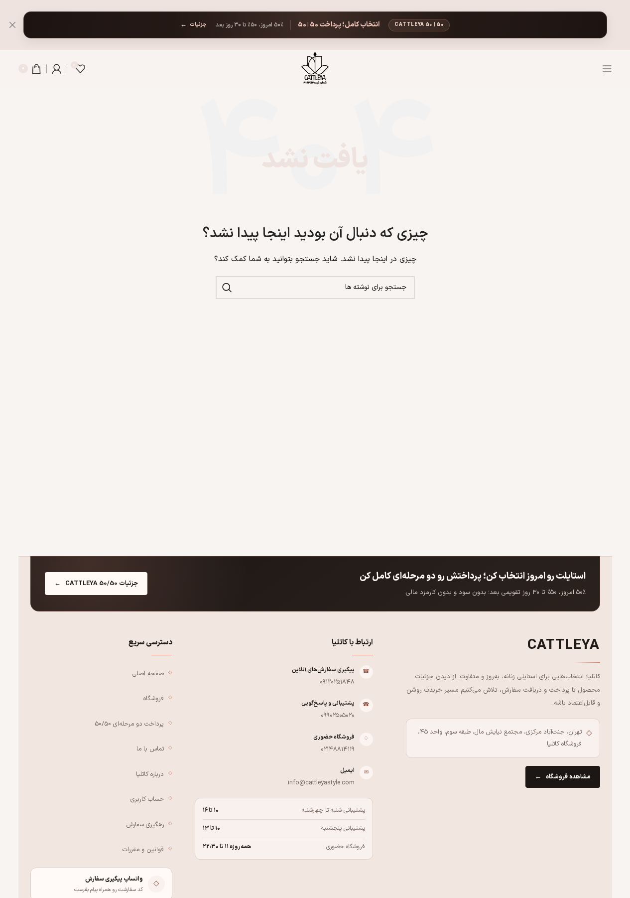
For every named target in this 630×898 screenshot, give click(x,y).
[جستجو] (227, 287)
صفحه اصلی (148, 673)
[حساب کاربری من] (57, 69)
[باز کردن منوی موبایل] (607, 69)
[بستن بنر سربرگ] (12, 25)
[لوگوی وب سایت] (315, 68)
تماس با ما (150, 748)
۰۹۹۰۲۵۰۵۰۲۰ (338, 715)
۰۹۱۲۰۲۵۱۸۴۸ (337, 682)
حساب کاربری (147, 799)
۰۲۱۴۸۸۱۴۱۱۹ (338, 749)
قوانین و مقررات (143, 849)
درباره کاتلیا (150, 774)
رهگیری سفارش (145, 824)
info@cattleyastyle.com (321, 782)
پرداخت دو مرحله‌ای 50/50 (129, 724)
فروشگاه (153, 698)
